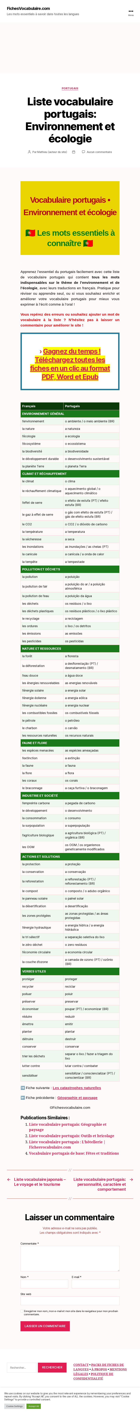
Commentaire (29, 1243)
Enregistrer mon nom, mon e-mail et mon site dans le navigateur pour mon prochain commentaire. (71, 1313)
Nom (24, 1277)
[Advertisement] (70, 48)
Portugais (70, 88)
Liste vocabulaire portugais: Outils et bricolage (71, 1136)
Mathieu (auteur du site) (52, 152)
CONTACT (81, 1365)
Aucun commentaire (99, 152)
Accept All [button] (34, 1406)
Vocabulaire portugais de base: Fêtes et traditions (74, 1153)
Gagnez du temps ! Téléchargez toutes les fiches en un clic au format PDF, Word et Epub (70, 364)
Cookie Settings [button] (14, 1406)
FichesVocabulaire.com (28, 8)
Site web (25, 1294)
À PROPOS (99, 1370)
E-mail (76, 1277)
